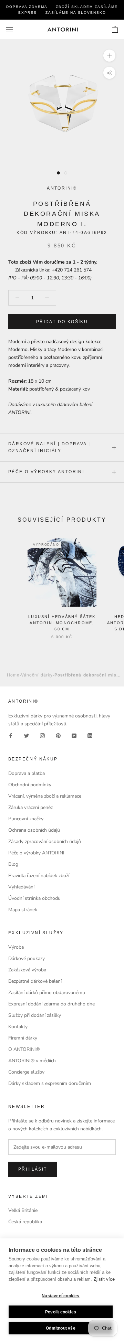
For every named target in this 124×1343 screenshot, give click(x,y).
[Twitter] (26, 735)
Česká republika (25, 1221)
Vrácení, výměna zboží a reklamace (44, 796)
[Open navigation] (9, 29)
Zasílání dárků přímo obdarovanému (46, 992)
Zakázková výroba (27, 970)
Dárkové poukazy (26, 958)
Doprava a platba (26, 773)
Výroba (16, 947)
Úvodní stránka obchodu (34, 898)
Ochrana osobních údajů (34, 830)
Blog (13, 864)
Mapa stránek (22, 909)
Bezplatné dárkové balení (35, 981)
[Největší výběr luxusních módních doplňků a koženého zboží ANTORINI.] (62, 29)
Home (13, 675)
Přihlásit (32, 1169)
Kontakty (18, 1026)
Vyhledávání (21, 887)
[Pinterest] (58, 735)
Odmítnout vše (60, 1328)
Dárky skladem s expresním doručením (49, 1083)
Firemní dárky (22, 1038)
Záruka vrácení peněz (30, 807)
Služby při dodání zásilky (34, 1015)
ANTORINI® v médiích (32, 1060)
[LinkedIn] (89, 735)
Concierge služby (26, 1072)
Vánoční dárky (37, 675)
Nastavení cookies (60, 1295)
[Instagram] (42, 735)
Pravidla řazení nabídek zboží (38, 875)
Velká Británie (23, 1210)
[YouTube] (74, 735)
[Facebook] (10, 735)
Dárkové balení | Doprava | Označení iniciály (49, 447)
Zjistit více (104, 1279)
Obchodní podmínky (29, 784)
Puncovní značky (25, 819)
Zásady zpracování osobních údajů (44, 841)
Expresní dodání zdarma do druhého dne (51, 1004)
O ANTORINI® (24, 1049)
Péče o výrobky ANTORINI (46, 471)
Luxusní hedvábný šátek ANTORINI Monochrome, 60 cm (61, 623)
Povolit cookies (60, 1312)
